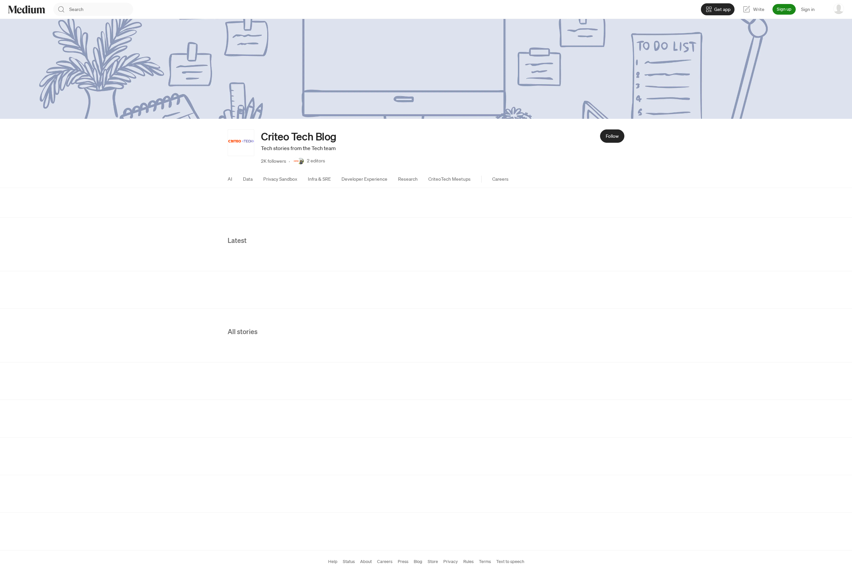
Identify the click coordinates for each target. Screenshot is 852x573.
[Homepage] (26, 9)
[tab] (230, 179)
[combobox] (101, 9)
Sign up (784, 9)
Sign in (808, 9)
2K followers (273, 161)
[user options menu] (838, 8)
